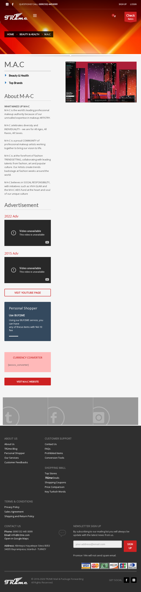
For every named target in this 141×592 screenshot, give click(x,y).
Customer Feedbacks (16, 462)
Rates (130, 16)
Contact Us (51, 444)
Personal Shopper (14, 453)
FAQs (47, 448)
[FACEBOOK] (70, 411)
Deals (52, 477)
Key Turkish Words (55, 491)
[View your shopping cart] (114, 16)
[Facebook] (12, 4)
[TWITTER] (25, 411)
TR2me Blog (10, 448)
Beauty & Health (19, 75)
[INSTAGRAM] (115, 411)
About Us (9, 444)
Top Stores (51, 473)
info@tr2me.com (20, 535)
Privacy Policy (11, 507)
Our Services (11, 457)
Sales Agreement (14, 511)
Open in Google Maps (16, 538)
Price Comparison (54, 487)
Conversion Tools (54, 457)
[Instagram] (7, 4)
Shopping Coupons (55, 482)
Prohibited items (54, 453)
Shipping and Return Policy (19, 516)
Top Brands (16, 82)
